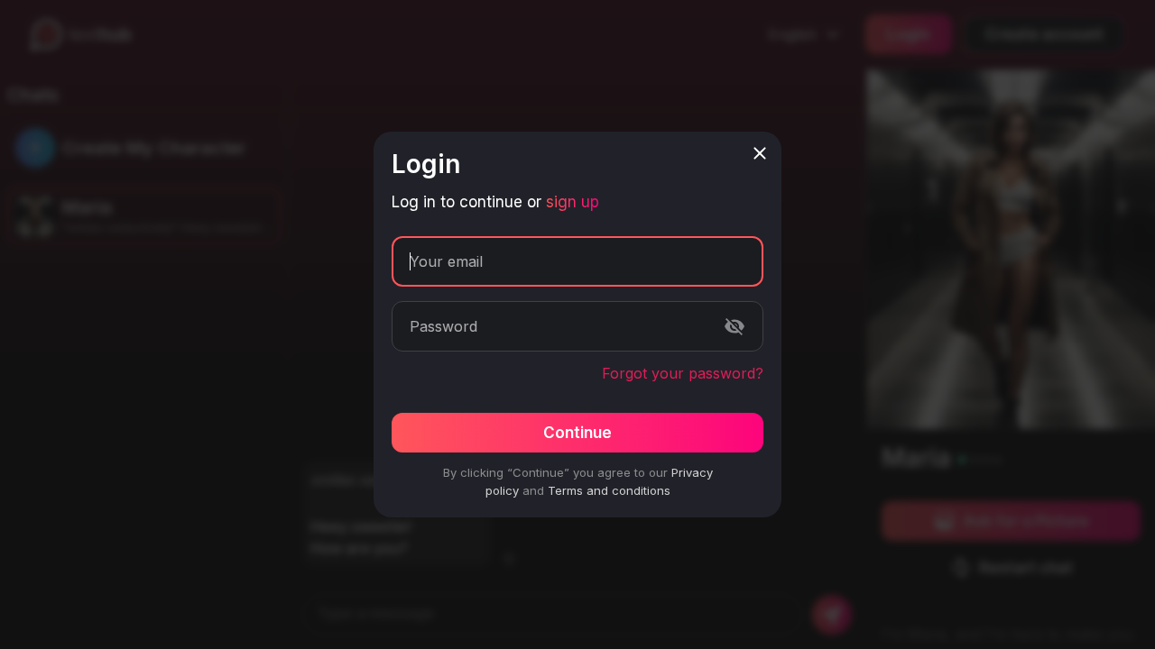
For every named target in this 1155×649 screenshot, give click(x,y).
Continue (577, 433)
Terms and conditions (609, 490)
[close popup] (759, 153)
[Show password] (734, 326)
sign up (572, 202)
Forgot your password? (682, 373)
